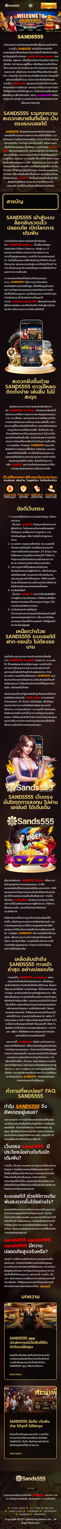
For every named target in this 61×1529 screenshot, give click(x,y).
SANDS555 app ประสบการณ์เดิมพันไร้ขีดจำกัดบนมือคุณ (29, 1343)
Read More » (16, 1374)
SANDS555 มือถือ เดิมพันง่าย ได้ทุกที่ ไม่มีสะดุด (30, 1424)
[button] (30, 5)
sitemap (30, 1488)
